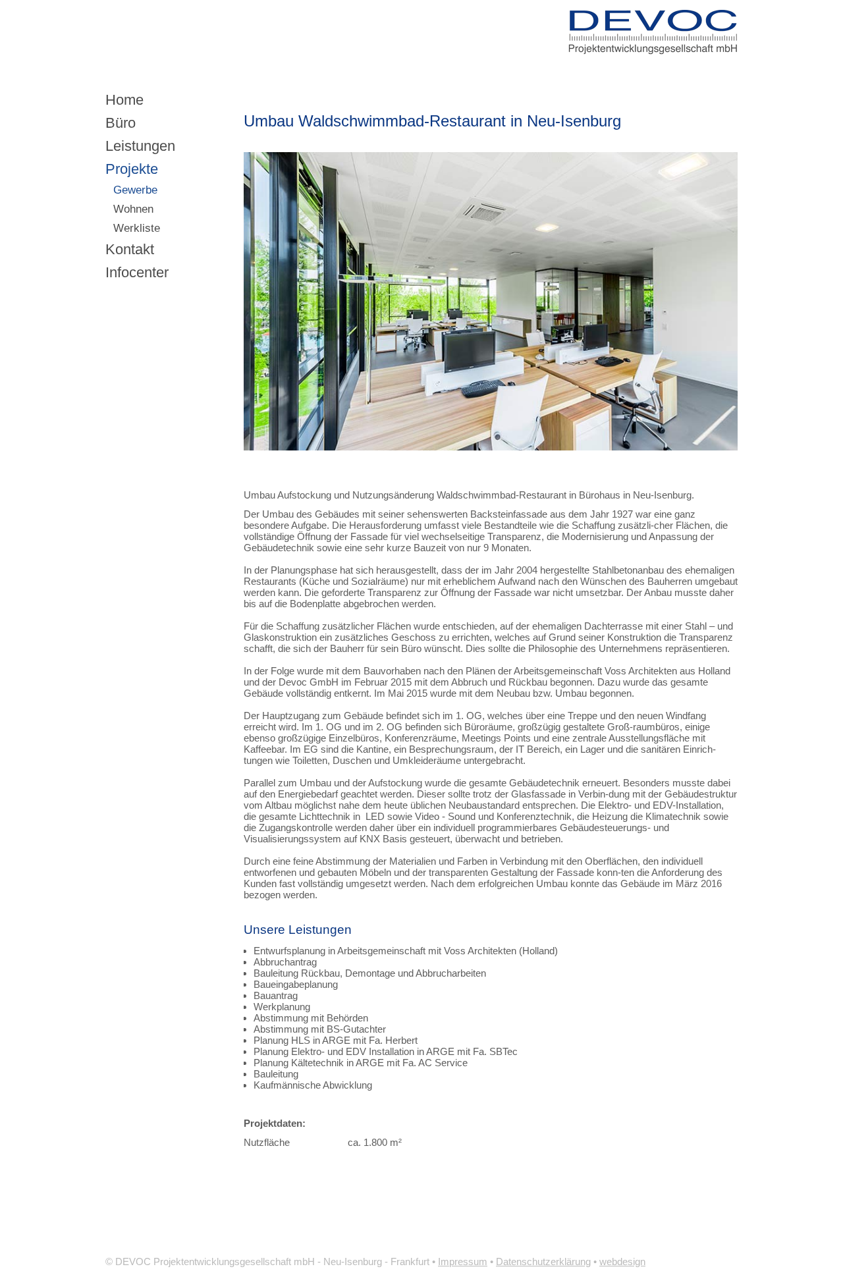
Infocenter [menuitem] (137, 272)
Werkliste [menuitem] (136, 228)
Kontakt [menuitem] (129, 249)
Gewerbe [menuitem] (135, 190)
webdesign (622, 1261)
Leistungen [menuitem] (140, 146)
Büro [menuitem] (120, 123)
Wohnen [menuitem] (133, 209)
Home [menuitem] (124, 100)
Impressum (462, 1261)
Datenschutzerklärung (543, 1261)
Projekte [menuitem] (131, 169)
